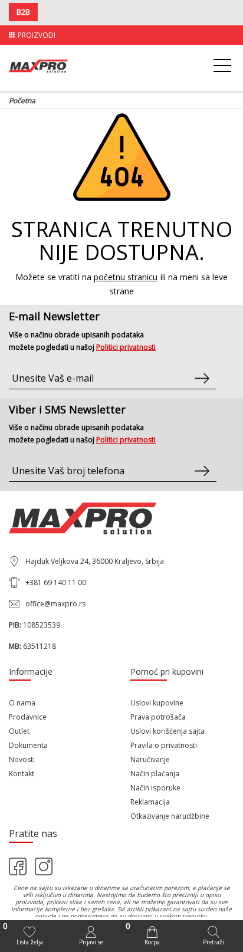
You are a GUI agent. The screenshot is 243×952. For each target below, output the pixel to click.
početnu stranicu (125, 277)
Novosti (22, 759)
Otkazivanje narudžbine (169, 816)
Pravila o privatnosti (163, 745)
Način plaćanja (154, 774)
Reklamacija (150, 802)
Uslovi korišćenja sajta (167, 731)
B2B (23, 12)
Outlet (19, 731)
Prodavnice (28, 717)
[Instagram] (43, 866)
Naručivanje (150, 759)
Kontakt (21, 774)
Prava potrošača (158, 717)
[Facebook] (18, 866)
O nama (22, 703)
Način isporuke (155, 788)
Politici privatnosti (126, 347)
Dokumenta (28, 745)
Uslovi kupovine (156, 703)
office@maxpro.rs (55, 604)
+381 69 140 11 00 (55, 582)
